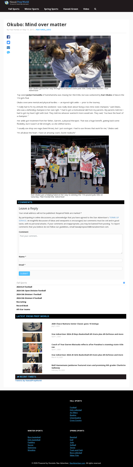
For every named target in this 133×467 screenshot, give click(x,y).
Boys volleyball (76, 453)
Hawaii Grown (70, 9)
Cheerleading (75, 418)
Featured (40, 29)
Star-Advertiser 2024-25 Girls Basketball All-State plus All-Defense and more (87, 355)
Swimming (32, 448)
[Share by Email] (8, 48)
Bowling (73, 415)
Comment (23, 232)
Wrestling (31, 450)
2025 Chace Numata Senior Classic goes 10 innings (75, 324)
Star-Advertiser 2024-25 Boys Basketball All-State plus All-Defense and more (87, 334)
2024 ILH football (24, 287)
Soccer (30, 445)
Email (21, 264)
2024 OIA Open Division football (31, 290)
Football (73, 407)
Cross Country (76, 420)
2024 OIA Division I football (28, 294)
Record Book (22, 305)
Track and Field (76, 450)
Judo (48, 29)
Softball (73, 445)
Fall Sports (21, 282)
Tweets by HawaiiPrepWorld (28, 380)
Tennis (72, 448)
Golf (71, 440)
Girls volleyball (76, 410)
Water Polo (74, 455)
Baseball (73, 437)
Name (22, 256)
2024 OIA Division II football (29, 298)
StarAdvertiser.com (77, 463)
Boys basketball (34, 437)
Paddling (31, 442)
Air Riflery (74, 413)
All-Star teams (23, 309)
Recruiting (21, 302)
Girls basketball (34, 440)
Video (86, 9)
